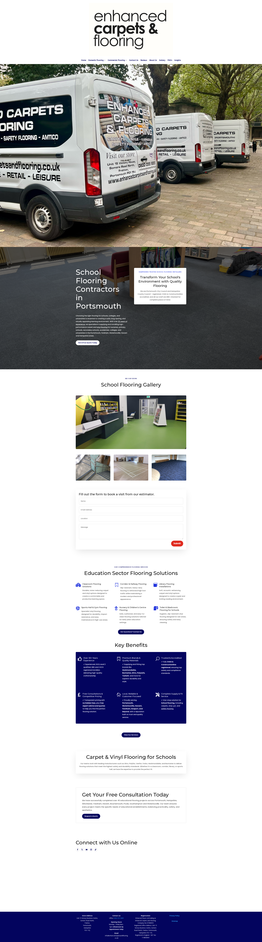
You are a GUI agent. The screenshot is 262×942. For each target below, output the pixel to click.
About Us (153, 60)
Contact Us (133, 60)
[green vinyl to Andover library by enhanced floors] (131, 422)
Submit (177, 543)
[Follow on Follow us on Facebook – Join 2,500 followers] (77, 849)
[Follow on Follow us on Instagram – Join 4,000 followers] (91, 849)
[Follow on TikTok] (95, 849)
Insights (177, 60)
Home (83, 60)
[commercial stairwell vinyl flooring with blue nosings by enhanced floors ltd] (93, 468)
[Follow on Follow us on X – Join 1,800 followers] (82, 849)
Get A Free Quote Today (87, 343)
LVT (174, 706)
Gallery (162, 60)
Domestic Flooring (95, 60)
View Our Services (131, 735)
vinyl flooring (102, 327)
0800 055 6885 (119, 918)
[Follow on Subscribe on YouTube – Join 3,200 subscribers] (86, 849)
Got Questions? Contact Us (131, 632)
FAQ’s (170, 60)
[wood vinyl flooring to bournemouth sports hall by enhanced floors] (131, 468)
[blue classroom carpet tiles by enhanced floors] (169, 468)
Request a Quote (91, 816)
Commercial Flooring (116, 60)
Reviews (144, 60)
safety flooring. (167, 709)
